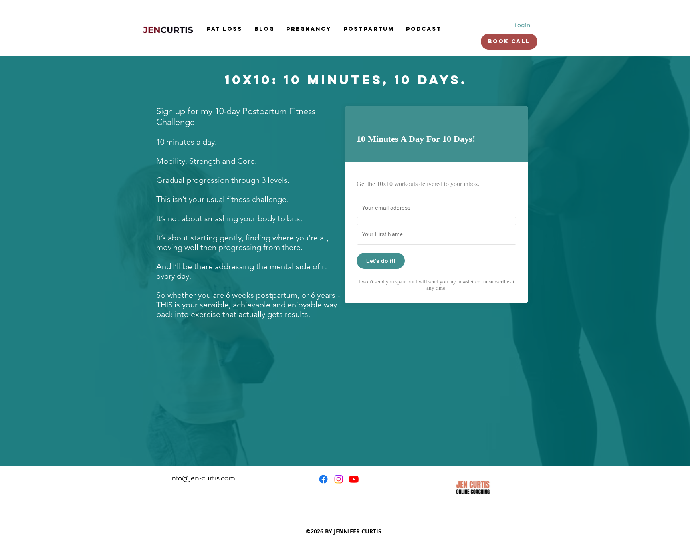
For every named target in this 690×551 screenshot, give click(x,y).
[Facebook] (323, 479)
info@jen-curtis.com (202, 478)
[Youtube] (353, 479)
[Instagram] (338, 479)
